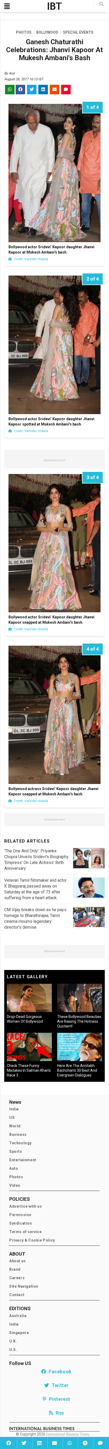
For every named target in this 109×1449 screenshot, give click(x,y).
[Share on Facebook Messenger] (85, 1443)
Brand (15, 1269)
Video (14, 1185)
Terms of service (25, 1232)
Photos (16, 1177)
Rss (58, 1413)
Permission (20, 1215)
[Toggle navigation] (7, 6)
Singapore (19, 1333)
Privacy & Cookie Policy (32, 1240)
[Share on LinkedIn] (39, 1443)
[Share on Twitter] (24, 1443)
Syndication (20, 1223)
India (14, 1109)
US (12, 1117)
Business (18, 1134)
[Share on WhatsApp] (70, 1443)
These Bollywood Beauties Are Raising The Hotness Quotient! (79, 1021)
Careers (17, 1278)
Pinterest (58, 1399)
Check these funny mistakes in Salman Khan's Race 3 (29, 1070)
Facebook (59, 1371)
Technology (20, 1143)
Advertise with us (25, 1206)
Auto (13, 1168)
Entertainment (22, 1160)
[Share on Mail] (54, 1443)
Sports (15, 1151)
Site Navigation (23, 1286)
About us (17, 1261)
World (15, 1126)
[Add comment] (100, 1443)
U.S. (13, 1350)
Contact (16, 1295)
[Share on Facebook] (9, 1443)
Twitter (59, 1385)
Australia (17, 1316)
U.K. (13, 1341)
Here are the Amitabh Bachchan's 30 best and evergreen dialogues (77, 1070)
